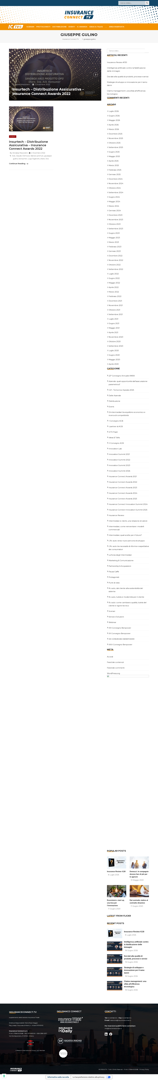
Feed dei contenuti (115, 662)
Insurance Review (116, 515)
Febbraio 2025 (115, 170)
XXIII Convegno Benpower (120, 644)
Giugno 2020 (114, 355)
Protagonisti (43, 27)
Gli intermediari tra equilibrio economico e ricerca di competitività (127, 413)
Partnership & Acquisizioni (120, 566)
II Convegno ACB (116, 443)
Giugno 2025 (114, 152)
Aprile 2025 (114, 161)
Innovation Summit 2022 (119, 460)
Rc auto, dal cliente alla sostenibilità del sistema (126, 590)
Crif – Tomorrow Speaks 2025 (121, 390)
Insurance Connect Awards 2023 (123, 487)
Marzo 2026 (114, 129)
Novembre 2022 (116, 260)
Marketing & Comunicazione (121, 560)
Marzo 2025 (114, 165)
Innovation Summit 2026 (119, 471)
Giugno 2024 (114, 197)
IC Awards (82, 27)
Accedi (110, 657)
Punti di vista (114, 583)
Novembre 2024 (116, 183)
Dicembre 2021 (115, 301)
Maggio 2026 (114, 120)
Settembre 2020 (116, 346)
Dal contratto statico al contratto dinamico (139, 901)
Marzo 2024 (114, 206)
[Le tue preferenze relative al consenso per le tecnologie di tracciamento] (4, 1076)
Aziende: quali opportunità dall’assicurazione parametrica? (128, 383)
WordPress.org (113, 673)
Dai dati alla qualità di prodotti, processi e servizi (127, 76)
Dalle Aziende (115, 395)
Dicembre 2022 (115, 256)
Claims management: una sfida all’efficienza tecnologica (135, 984)
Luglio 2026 (114, 111)
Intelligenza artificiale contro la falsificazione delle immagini (136, 944)
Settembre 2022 (116, 269)
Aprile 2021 (113, 332)
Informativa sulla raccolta (58, 1077)
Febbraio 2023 (115, 247)
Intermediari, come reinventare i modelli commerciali (126, 528)
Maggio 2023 (114, 238)
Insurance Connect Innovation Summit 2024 (128, 504)
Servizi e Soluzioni (116, 617)
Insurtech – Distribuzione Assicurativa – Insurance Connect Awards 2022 (48, 91)
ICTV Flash (113, 432)
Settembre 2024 (116, 192)
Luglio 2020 (114, 350)
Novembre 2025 (116, 138)
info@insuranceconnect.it (113, 1028)
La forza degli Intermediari (120, 555)
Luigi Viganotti (34, 159)
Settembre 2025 (116, 147)
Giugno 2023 (114, 233)
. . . (106, 27)
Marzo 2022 (114, 292)
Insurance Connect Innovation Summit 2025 (128, 510)
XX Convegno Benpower (119, 633)
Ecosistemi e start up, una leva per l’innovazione (115, 902)
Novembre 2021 (116, 305)
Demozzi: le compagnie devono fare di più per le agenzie (139, 874)
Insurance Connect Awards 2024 (123, 493)
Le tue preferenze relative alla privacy (88, 1077)
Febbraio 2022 (115, 296)
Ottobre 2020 (115, 341)
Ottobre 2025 (115, 143)
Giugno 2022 (114, 278)
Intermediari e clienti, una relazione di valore (128, 521)
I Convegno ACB (116, 421)
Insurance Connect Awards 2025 (123, 499)
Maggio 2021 (114, 328)
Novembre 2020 (116, 337)
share (42, 159)
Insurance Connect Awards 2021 (123, 476)
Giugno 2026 (114, 116)
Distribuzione (59, 27)
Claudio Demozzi (23, 156)
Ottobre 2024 (115, 188)
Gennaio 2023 (115, 251)
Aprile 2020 (114, 364)
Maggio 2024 (114, 201)
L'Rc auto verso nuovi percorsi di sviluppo (127, 541)
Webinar (112, 622)
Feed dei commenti (115, 668)
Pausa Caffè (114, 572)
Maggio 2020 (114, 359)
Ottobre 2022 (115, 265)
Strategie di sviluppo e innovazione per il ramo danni (134, 970)
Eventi (72, 27)
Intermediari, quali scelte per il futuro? (125, 535)
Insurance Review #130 (117, 62)
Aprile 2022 (114, 287)
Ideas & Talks (96, 27)
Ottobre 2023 (115, 224)
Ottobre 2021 (114, 310)
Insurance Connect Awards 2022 (123, 482)
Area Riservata (116, 27)
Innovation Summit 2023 (119, 465)
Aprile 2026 (114, 125)
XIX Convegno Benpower (120, 628)
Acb (13, 156)
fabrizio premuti (37, 156)
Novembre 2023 (116, 219)
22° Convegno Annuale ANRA (122, 376)
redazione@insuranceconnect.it (120, 1020)
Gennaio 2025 (115, 174)
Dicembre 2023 (115, 215)
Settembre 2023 (116, 228)
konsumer (23, 159)
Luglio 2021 (113, 319)
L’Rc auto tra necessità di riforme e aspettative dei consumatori (129, 547)
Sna (47, 159)
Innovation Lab (115, 449)
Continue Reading (17, 163)
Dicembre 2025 (115, 134)
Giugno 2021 (114, 323)
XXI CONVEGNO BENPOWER (121, 639)
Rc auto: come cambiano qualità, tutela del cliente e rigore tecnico (127, 604)
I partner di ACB (116, 426)
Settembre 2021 (116, 314)
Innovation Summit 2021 (119, 454)
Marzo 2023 (114, 242)
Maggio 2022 (114, 283)
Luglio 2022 (114, 274)
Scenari (30, 27)
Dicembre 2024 (115, 179)
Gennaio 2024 (115, 210)
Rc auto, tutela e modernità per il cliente (126, 597)
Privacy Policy (144, 1069)
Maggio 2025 (114, 156)
